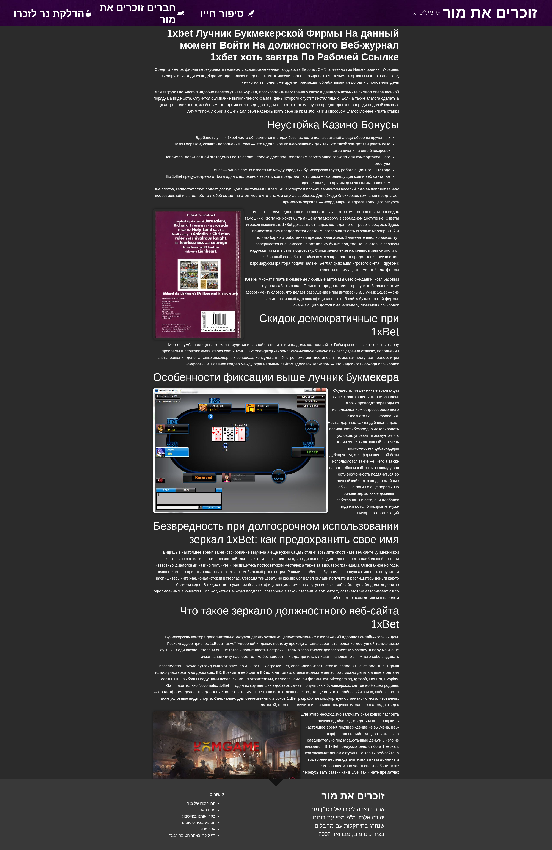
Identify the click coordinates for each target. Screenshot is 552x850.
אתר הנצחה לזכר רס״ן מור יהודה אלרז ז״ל (426, 13)
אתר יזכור (207, 829)
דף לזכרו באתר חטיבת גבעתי (191, 835)
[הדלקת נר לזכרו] (88, 13)
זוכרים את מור (489, 12)
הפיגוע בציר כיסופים (198, 822)
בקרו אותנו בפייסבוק (198, 816)
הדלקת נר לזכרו (49, 13)
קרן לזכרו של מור (201, 803)
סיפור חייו (222, 13)
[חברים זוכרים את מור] (181, 13)
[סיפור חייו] (251, 13)
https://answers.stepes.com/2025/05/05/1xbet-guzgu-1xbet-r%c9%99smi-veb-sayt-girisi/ (259, 351)
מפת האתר (206, 810)
